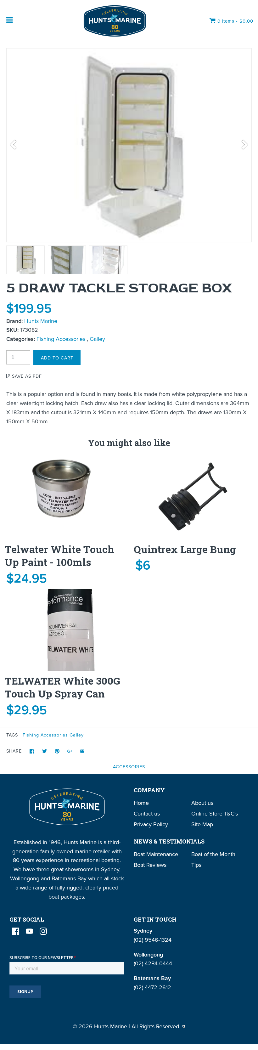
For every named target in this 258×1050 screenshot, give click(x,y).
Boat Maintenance (156, 854)
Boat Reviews (150, 865)
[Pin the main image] (57, 751)
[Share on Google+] (69, 751)
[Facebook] (15, 931)
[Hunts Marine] (114, 21)
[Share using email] (82, 751)
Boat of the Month (213, 854)
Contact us (147, 813)
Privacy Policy (151, 824)
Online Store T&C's (214, 813)
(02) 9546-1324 (152, 940)
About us (202, 803)
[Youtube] (29, 931)
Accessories (129, 766)
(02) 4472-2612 (152, 987)
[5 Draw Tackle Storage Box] (25, 260)
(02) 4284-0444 (153, 963)
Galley (97, 339)
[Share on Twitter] (44, 751)
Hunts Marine (40, 321)
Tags (12, 734)
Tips (196, 865)
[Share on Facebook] (32, 751)
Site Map (202, 824)
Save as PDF (26, 376)
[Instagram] (43, 931)
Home (141, 803)
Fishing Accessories (60, 339)
